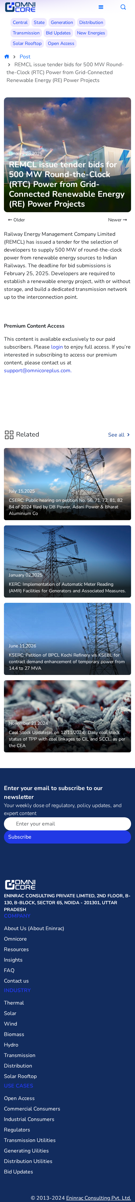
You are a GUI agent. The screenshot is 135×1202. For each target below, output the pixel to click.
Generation (62, 22)
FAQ (9, 970)
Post (25, 56)
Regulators (17, 1129)
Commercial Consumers (32, 1108)
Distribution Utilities (28, 1161)
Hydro (11, 1045)
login (57, 347)
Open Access (61, 43)
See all (117, 434)
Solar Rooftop (27, 43)
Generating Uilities (26, 1150)
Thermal (14, 1003)
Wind (10, 1024)
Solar (10, 1013)
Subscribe (19, 837)
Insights (13, 960)
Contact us (16, 981)
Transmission (26, 33)
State (39, 22)
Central (20, 22)
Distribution (91, 22)
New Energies (91, 33)
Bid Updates (58, 33)
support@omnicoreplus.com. (38, 370)
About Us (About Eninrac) (34, 928)
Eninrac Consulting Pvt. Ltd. (98, 1198)
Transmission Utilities (30, 1140)
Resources (16, 949)
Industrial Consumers (29, 1119)
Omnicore (15, 939)
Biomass (14, 1034)
